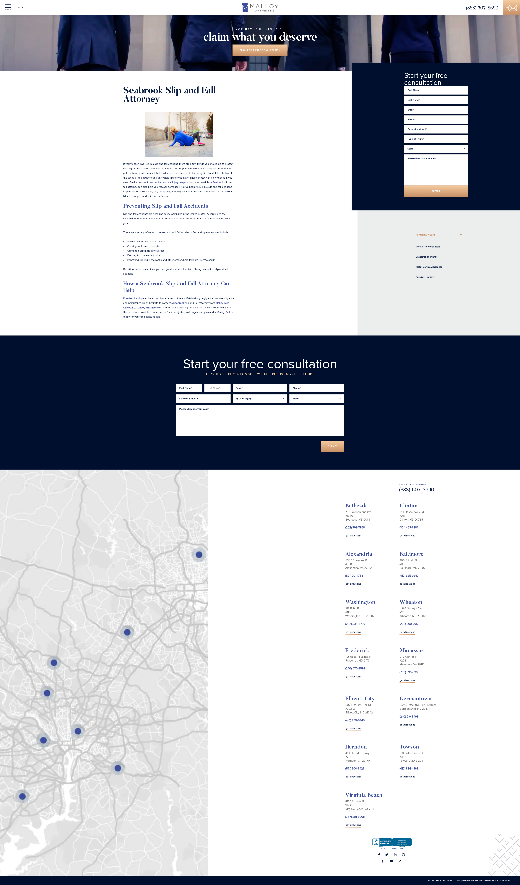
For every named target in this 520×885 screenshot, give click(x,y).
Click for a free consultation (260, 50)
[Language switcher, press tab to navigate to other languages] (20, 7)
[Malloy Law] (260, 7)
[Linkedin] (395, 855)
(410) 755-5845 (355, 720)
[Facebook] (379, 855)
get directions (353, 535)
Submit (436, 191)
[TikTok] (400, 862)
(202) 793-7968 (355, 527)
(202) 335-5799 (355, 624)
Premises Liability (133, 298)
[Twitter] (386, 855)
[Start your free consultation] (511, 7)
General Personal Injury (428, 246)
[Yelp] (383, 862)
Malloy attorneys (147, 307)
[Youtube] (391, 862)
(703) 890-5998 (409, 672)
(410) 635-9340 (409, 576)
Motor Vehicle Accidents (429, 266)
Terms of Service (491, 880)
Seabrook (218, 182)
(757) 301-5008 (355, 817)
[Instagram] (403, 855)
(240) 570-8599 (355, 668)
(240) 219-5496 (408, 716)
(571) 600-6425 (355, 768)
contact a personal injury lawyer (168, 182)
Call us (229, 312)
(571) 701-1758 (354, 576)
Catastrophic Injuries (427, 256)
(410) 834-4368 (408, 768)
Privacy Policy (505, 880)
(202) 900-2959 (409, 624)
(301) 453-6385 (409, 527)
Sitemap (478, 880)
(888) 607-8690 (482, 8)
